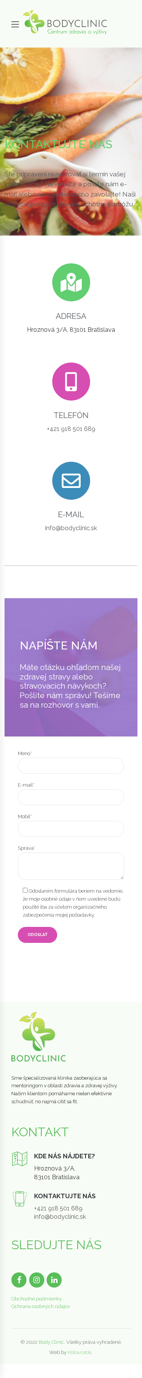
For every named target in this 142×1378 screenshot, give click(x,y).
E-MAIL (71, 514)
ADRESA (71, 316)
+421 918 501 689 (71, 428)
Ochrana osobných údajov (40, 1306)
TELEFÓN (71, 415)
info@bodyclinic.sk (71, 528)
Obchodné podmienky (36, 1299)
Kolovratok (80, 1352)
